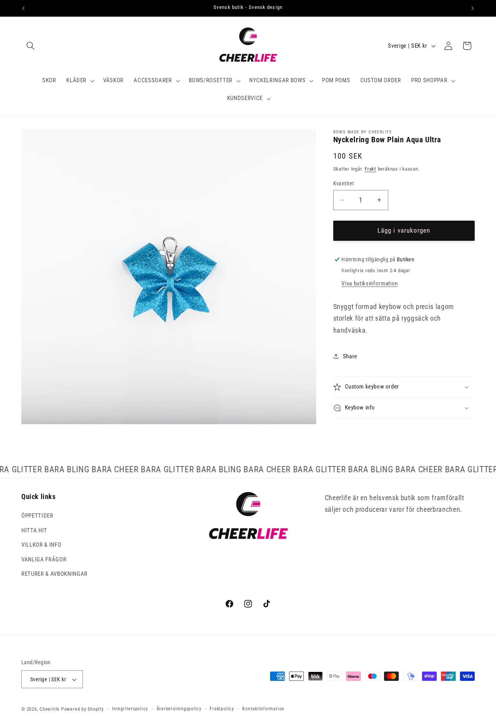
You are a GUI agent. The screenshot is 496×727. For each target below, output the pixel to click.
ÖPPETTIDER (37, 516)
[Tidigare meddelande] (23, 8)
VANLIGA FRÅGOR (43, 559)
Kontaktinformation (263, 708)
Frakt (370, 169)
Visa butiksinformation (369, 283)
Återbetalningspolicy (179, 708)
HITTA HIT (34, 530)
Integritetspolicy (130, 708)
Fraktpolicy (222, 708)
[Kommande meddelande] (472, 8)
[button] (30, 45)
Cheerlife (50, 709)
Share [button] (350, 356)
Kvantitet (343, 183)
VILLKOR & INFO (41, 545)
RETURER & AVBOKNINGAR (54, 574)
